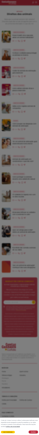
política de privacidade (13, 426)
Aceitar (33, 432)
